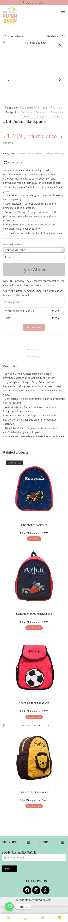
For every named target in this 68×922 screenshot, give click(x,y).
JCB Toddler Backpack (34, 525)
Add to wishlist (15, 162)
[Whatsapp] (45, 890)
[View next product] (62, 35)
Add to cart (34, 327)
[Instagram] (36, 890)
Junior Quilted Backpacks (38, 153)
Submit (9, 868)
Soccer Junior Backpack (34, 703)
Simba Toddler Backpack (34, 792)
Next (59, 79)
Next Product (53, 35)
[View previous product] (5, 35)
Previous (8, 79)
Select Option (34, 628)
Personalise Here (12, 244)
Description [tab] (34, 349)
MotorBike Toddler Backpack (34, 614)
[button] (51, 13)
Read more (34, 539)
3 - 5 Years (20, 153)
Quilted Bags (57, 153)
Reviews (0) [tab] (34, 356)
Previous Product (16, 35)
